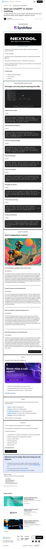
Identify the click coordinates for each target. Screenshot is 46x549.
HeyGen (9, 407)
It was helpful (8, 478)
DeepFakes (10, 415)
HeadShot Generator (12, 413)
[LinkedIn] (36, 541)
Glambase (10, 409)
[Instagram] (39, 541)
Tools (19, 46)
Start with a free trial (10, 393)
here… (19, 418)
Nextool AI (6, 5)
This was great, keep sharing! (11, 483)
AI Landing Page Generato (13, 411)
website (26, 468)
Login (34, 1)
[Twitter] (33, 541)
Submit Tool (22, 46)
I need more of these (9, 481)
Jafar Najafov (9, 18)
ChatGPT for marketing (11, 451)
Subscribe (40, 1)
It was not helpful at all (10, 480)
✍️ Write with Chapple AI (34, 351)
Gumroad (23, 470)
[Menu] (44, 1)
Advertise (26, 46)
